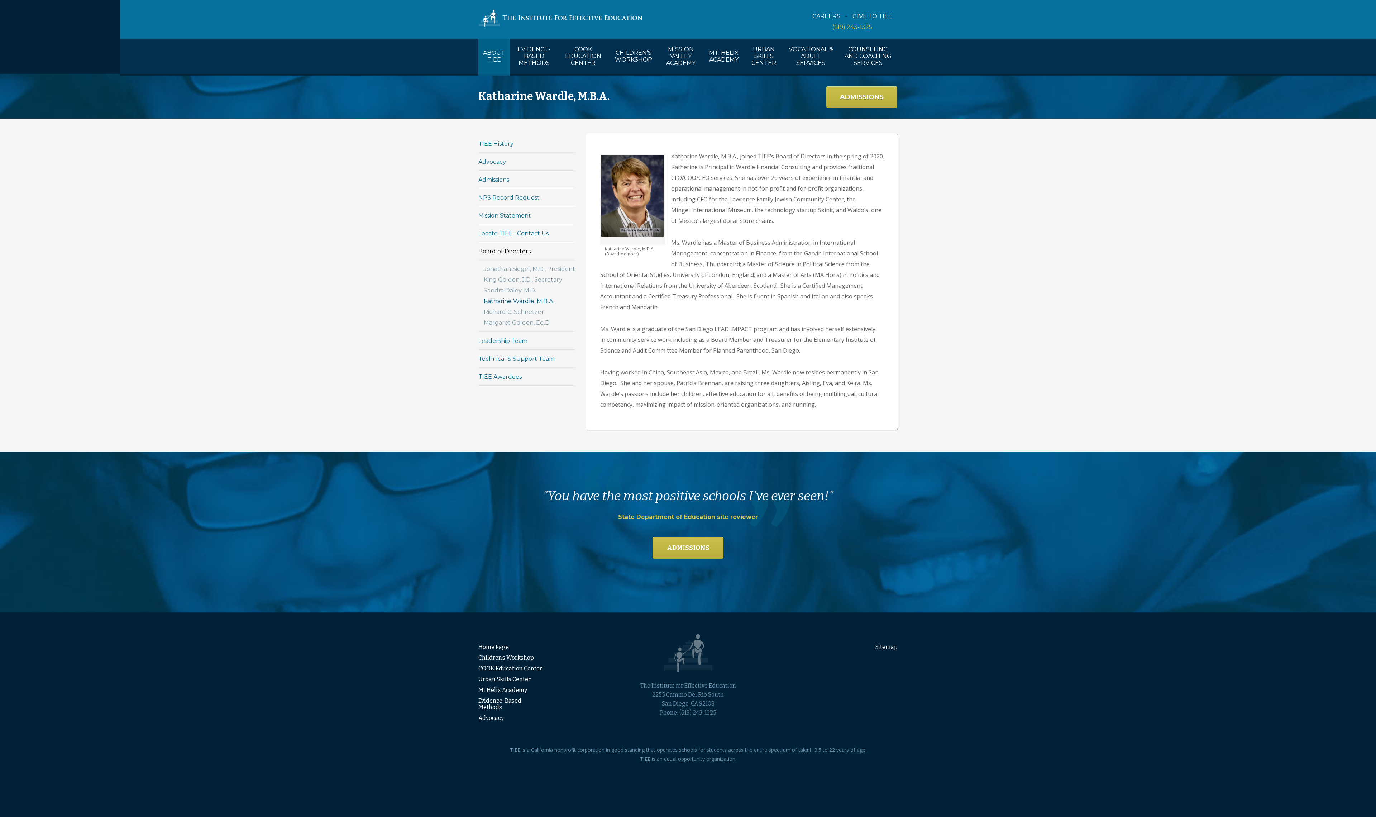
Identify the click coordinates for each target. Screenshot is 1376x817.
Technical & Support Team (516, 358)
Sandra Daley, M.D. (510, 290)
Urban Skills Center (763, 56)
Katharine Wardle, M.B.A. (519, 301)
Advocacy (492, 161)
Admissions (862, 97)
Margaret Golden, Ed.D (517, 322)
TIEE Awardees (500, 376)
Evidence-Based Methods (533, 56)
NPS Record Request (509, 197)
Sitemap (886, 647)
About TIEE (494, 56)
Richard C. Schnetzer (514, 312)
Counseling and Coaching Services (868, 56)
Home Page (493, 647)
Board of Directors (504, 251)
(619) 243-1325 (852, 27)
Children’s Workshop (633, 56)
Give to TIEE (872, 16)
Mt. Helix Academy (724, 56)
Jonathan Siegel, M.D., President (529, 269)
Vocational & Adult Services (811, 56)
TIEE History (495, 143)
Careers (826, 16)
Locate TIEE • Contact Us (513, 233)
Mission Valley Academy (681, 56)
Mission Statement (504, 215)
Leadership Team (502, 341)
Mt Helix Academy (502, 690)
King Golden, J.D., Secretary (523, 279)
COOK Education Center (583, 56)
